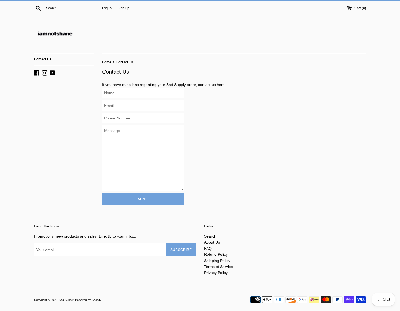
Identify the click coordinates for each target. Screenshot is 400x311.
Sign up (123, 8)
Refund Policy (216, 254)
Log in (107, 8)
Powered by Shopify (88, 299)
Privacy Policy (216, 272)
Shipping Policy (217, 260)
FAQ (208, 248)
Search (210, 236)
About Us (212, 242)
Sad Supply (66, 299)
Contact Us (42, 59)
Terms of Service (218, 266)
